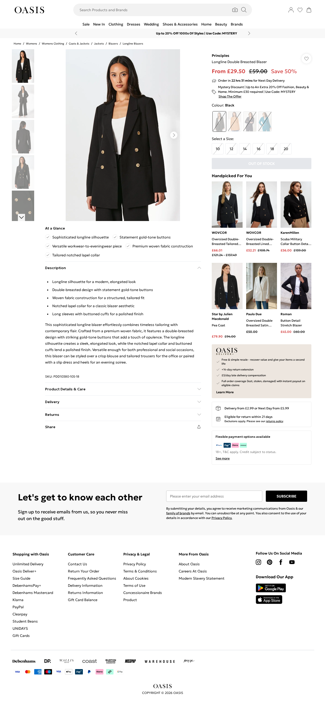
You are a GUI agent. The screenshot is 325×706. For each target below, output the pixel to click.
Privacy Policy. (222, 518)
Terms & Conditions (140, 571)
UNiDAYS (20, 628)
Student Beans (25, 621)
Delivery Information (85, 585)
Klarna (18, 600)
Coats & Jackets (79, 43)
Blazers (113, 43)
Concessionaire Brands (142, 592)
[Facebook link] (280, 562)
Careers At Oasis (193, 571)
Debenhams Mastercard (33, 592)
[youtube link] (292, 562)
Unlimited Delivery (28, 564)
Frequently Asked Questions (92, 578)
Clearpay (20, 614)
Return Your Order (83, 571)
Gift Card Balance (82, 600)
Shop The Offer (229, 96)
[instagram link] (258, 562)
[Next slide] (249, 33)
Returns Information (85, 592)
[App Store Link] (271, 593)
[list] (123, 135)
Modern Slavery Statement (201, 578)
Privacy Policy (134, 564)
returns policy (274, 421)
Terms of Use (134, 585)
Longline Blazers (133, 43)
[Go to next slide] (173, 135)
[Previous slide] (76, 33)
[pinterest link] (269, 562)
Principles (220, 55)
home (17, 43)
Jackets (99, 43)
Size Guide (21, 578)
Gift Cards (21, 635)
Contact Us (77, 564)
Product (130, 600)
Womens (31, 43)
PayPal (18, 607)
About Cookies (136, 578)
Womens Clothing (53, 43)
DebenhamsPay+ (27, 585)
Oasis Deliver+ (24, 571)
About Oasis (189, 564)
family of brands (178, 513)
